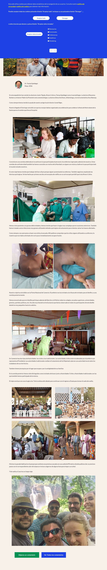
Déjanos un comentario (27, 555)
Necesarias (52, 29)
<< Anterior (80, 28)
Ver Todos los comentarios (53, 555)
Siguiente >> (94, 28)
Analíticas (52, 38)
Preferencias (53, 35)
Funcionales (53, 32)
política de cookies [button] (23, 6)
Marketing (52, 41)
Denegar (65, 18)
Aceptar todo (41, 18)
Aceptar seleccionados (34, 34)
